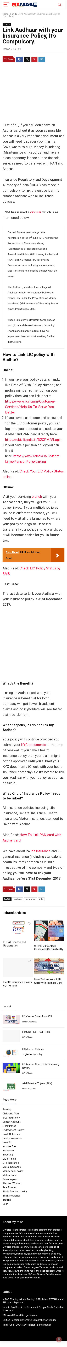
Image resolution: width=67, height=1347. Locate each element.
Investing (8, 1154)
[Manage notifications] (59, 1339)
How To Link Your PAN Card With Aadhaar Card (48, 981)
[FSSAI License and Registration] (18, 922)
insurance (30, 899)
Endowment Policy (13, 1130)
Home (5, 14)
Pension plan (10, 1179)
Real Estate (9, 1187)
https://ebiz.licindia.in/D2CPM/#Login (33, 440)
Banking (7, 1109)
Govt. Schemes (29, 1088)
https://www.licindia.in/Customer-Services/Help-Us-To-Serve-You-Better (30, 406)
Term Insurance (11, 1195)
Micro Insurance (12, 1166)
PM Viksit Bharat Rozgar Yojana (20, 1315)
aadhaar (18, 899)
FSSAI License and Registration (14, 944)
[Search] (59, 4)
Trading (7, 1199)
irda (41, 899)
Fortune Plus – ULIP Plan (36, 1031)
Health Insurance (29, 1022)
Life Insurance (11, 1162)
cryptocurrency (11, 1117)
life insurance (41, 851)
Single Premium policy (32, 1054)
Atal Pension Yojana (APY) (37, 1083)
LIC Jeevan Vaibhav (33, 1049)
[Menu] (6, 4)
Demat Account (12, 1121)
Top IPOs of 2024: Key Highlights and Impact (27, 1324)
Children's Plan (11, 1113)
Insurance (8, 1150)
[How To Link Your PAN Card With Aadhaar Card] (49, 960)
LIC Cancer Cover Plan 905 (37, 1016)
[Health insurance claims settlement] (18, 960)
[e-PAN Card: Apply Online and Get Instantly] (49, 922)
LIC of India (27, 1037)
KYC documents (33, 745)
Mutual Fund (9, 1175)
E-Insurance (9, 1125)
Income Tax (9, 1146)
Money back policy (13, 1171)
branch (37, 497)
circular (35, 212)
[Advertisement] (33, 95)
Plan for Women (12, 1183)
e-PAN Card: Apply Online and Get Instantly (48, 947)
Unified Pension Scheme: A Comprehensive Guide (30, 1320)
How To (13, 14)
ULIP (5, 1203)
